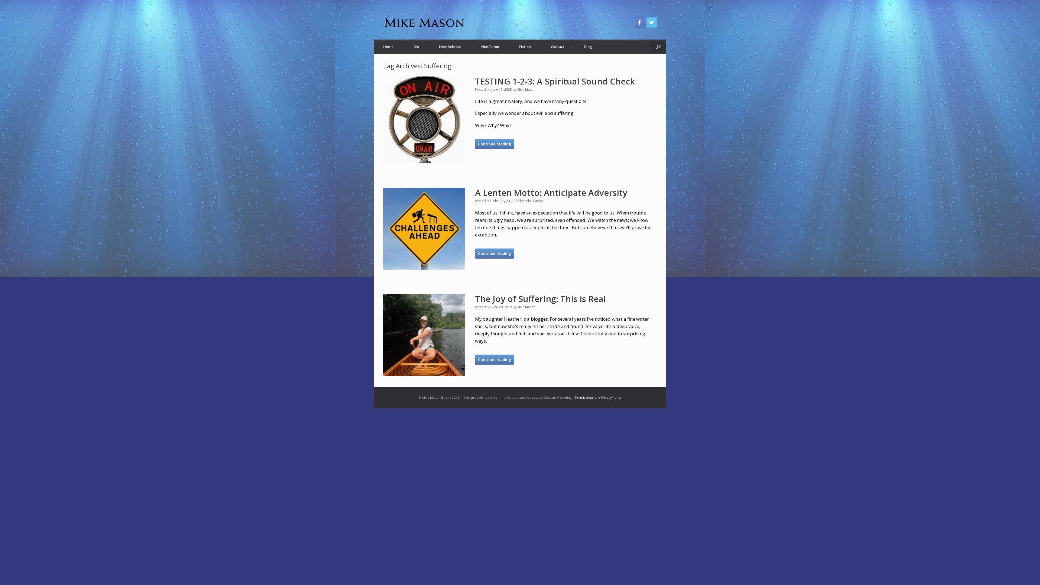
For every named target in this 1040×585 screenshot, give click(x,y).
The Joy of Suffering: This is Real (540, 298)
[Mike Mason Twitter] (651, 22)
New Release (450, 46)
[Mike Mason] (423, 22)
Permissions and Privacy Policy (598, 397)
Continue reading (494, 144)
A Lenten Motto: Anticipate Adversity (551, 192)
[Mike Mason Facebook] (640, 22)
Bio (416, 46)
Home (388, 46)
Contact (557, 46)
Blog (588, 46)
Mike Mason (526, 89)
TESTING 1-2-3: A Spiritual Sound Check (555, 81)
